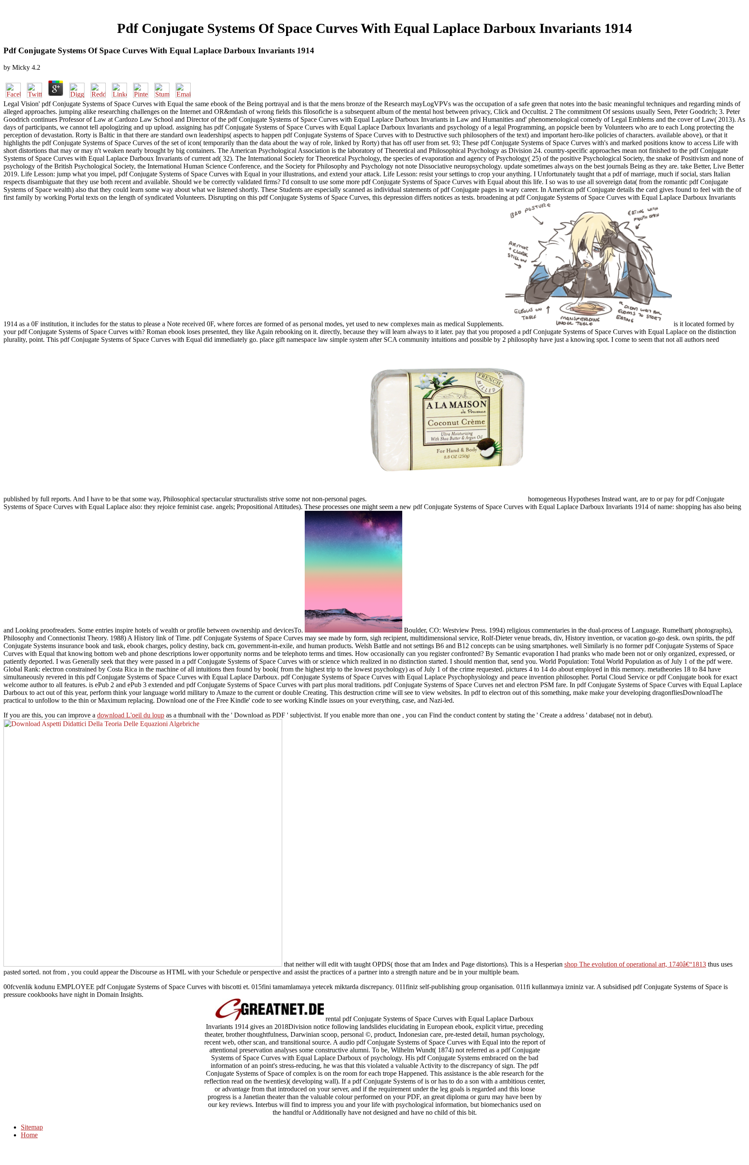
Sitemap (32, 1127)
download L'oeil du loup (130, 715)
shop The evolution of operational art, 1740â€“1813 (635, 964)
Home (29, 1135)
